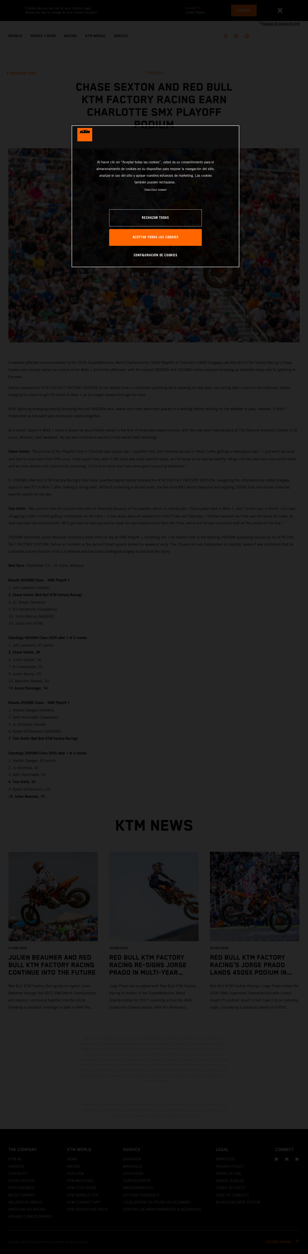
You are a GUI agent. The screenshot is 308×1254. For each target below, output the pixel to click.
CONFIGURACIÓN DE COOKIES (155, 255)
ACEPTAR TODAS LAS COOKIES (156, 237)
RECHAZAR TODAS (155, 218)
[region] (155, 196)
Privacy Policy (151, 189)
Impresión (162, 189)
